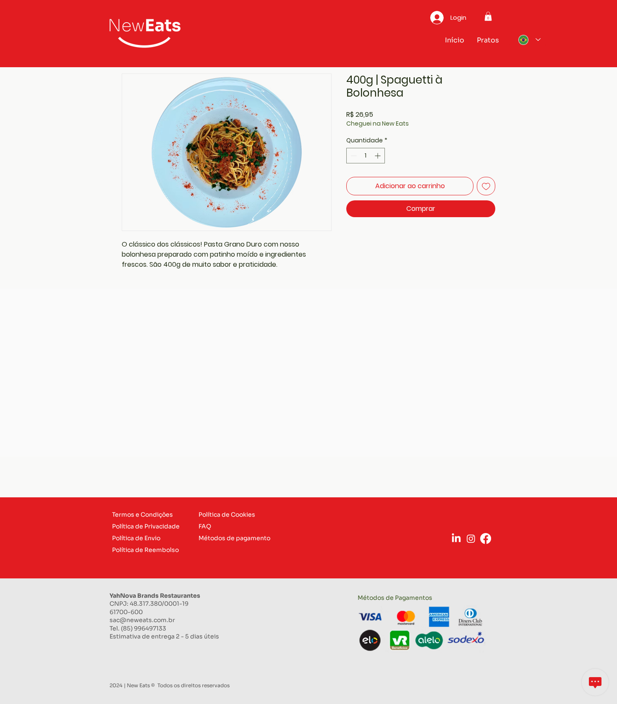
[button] (488, 16)
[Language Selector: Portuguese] (527, 40)
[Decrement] (353, 155)
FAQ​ (205, 526)
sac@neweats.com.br (142, 620)
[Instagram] (470, 538)
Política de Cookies (227, 514)
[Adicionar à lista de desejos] (486, 186)
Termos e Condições (142, 514)
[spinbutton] (365, 155)
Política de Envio (136, 538)
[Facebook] (485, 538)
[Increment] (378, 155)
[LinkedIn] (456, 538)
